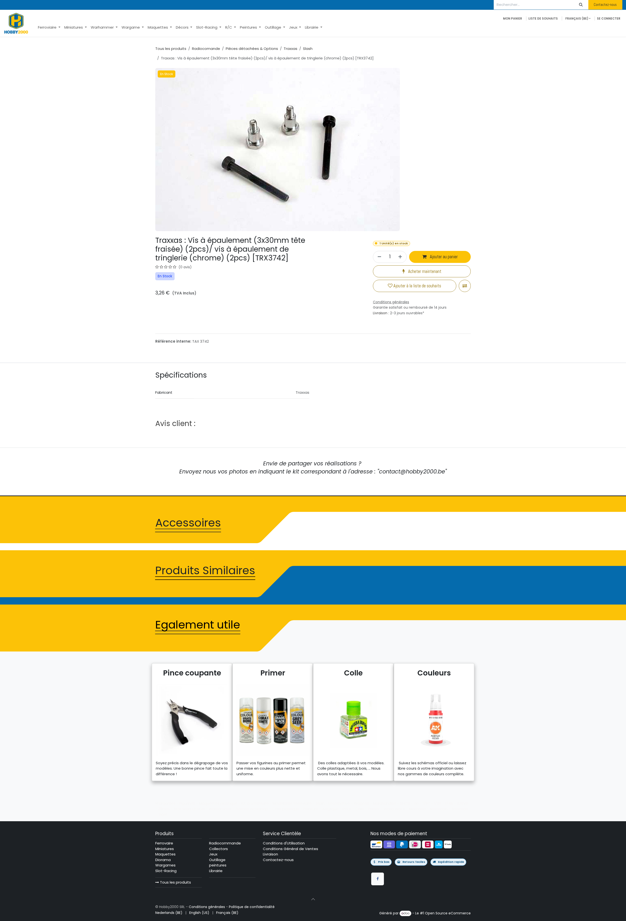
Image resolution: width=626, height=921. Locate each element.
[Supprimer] (378, 257)
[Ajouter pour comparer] (465, 286)
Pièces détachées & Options (252, 48)
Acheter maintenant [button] (424, 271)
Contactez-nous (605, 4)
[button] (313, 899)
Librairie (216, 870)
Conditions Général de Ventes (290, 848)
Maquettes (165, 854)
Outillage (217, 859)
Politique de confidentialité (252, 906)
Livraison (380, 313)
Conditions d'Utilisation (284, 843)
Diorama (163, 859)
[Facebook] (377, 879)
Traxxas (290, 48)
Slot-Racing (166, 870)
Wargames (165, 865)
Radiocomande (206, 48)
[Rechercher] (581, 5)
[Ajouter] (400, 257)
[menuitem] (49, 27)
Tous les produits (175, 882)
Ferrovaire (164, 843)
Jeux (213, 854)
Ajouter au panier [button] (443, 257)
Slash (308, 48)
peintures (217, 865)
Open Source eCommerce (448, 913)
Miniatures (164, 848)
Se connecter (608, 18)
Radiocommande (225, 843)
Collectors (218, 848)
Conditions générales (207, 906)
